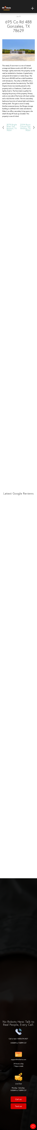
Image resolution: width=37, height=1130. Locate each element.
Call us (18, 1099)
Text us (18, 1106)
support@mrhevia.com (18, 1059)
